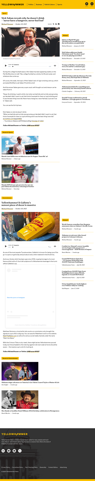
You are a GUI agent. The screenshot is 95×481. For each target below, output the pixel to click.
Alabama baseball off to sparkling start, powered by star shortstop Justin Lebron (76, 87)
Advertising (63, 467)
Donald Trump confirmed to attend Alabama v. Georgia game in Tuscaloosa (76, 98)
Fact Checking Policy (31, 467)
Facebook (59, 24)
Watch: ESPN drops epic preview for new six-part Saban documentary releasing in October (17, 185)
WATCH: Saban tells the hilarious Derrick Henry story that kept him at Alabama (76, 76)
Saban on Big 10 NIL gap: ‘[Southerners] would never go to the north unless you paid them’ (73, 41)
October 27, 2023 (38, 121)
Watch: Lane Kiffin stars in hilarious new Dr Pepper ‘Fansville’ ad (24, 156)
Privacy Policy (5, 467)
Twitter (53, 24)
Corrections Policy (17, 467)
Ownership (43, 467)
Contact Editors (53, 467)
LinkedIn (56, 24)
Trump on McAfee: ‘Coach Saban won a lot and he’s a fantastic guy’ (73, 65)
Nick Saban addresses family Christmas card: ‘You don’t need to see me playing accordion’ (73, 53)
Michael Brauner (7, 24)
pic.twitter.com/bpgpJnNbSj (12, 119)
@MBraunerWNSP (33, 125)
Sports (4, 13)
